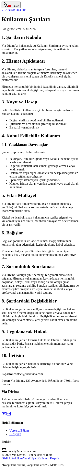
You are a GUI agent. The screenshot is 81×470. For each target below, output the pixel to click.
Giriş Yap (15, 434)
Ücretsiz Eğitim (19, 430)
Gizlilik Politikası (12, 458)
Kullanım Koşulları (49, 458)
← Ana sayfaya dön (14, 9)
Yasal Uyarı (30, 458)
